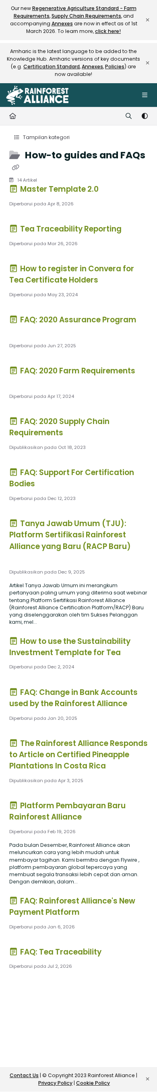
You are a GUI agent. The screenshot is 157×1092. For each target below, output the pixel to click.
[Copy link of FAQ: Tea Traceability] (115, 953)
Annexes (62, 23)
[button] (139, 1072)
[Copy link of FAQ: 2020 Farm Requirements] (21, 383)
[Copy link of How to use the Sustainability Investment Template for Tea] (134, 653)
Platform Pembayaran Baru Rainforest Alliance (67, 811)
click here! (108, 31)
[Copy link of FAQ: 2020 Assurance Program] (21, 332)
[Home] (37, 95)
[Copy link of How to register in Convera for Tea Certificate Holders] (112, 281)
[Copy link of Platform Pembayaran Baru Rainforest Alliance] (95, 818)
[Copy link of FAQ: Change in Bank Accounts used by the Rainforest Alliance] (141, 705)
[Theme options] (144, 116)
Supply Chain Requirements (86, 15)
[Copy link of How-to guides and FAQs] (15, 167)
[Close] (147, 20)
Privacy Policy (55, 1083)
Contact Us (24, 1075)
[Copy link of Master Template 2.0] (112, 190)
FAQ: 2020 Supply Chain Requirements (59, 427)
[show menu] (144, 95)
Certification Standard (51, 66)
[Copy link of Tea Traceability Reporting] (135, 230)
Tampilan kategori (46, 137)
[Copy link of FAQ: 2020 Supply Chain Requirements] (77, 434)
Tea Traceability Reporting (71, 228)
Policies (114, 66)
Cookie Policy (93, 1083)
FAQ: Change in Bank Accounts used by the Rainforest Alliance (73, 698)
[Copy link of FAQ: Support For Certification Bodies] (49, 485)
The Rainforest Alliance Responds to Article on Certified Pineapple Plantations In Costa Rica (78, 754)
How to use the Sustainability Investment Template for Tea (70, 647)
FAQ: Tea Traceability (61, 952)
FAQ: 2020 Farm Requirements (77, 370)
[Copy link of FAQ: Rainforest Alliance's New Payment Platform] (93, 913)
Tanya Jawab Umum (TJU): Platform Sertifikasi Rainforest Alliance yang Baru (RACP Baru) (70, 534)
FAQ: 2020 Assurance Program (77, 319)
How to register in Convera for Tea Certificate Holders (71, 274)
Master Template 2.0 (59, 189)
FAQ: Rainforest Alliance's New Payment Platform (72, 906)
